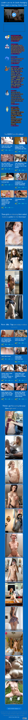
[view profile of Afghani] (7, 95)
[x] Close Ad (24, 718)
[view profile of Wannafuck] (7, 48)
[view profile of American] (7, 61)
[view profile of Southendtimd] (7, 71)
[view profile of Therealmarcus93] (7, 40)
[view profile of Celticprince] (7, 111)
